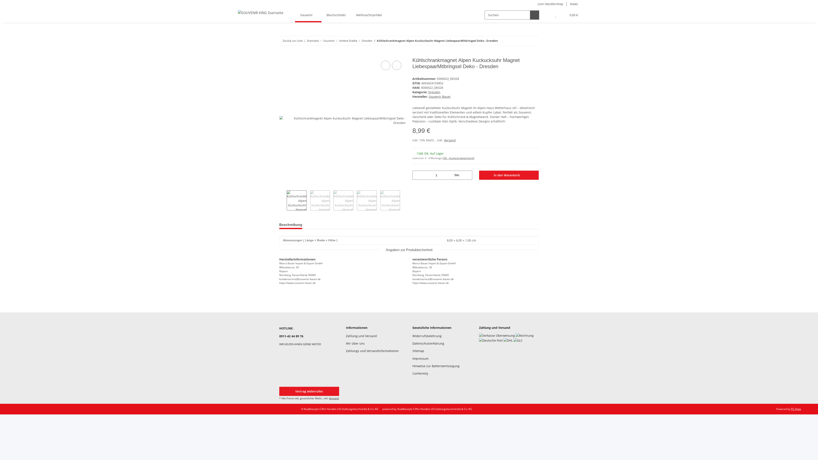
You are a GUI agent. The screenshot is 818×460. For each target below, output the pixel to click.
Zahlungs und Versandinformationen (372, 351)
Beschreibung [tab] (290, 225)
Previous (283, 200)
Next (404, 200)
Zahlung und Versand (361, 336)
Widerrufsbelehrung (427, 336)
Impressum (420, 358)
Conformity (420, 373)
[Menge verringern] (417, 175)
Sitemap (418, 351)
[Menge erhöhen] (467, 175)
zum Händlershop (550, 4)
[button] (547, 15)
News (574, 4)
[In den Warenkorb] (282, 55)
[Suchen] (534, 15)
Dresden (434, 92)
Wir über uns (355, 343)
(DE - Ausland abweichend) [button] (458, 158)
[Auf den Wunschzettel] (396, 65)
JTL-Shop (796, 409)
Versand (450, 140)
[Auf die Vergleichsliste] (385, 65)
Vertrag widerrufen (309, 391)
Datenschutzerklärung (428, 343)
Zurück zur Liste (293, 41)
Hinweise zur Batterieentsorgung (435, 366)
